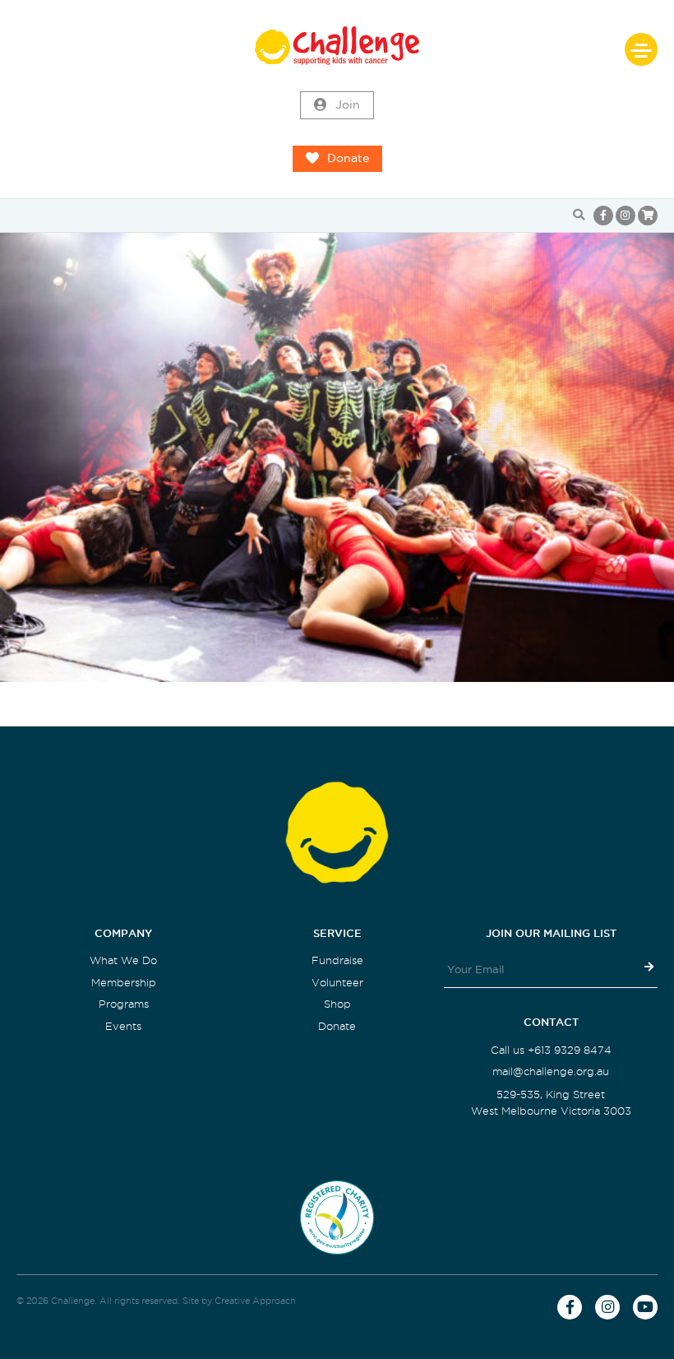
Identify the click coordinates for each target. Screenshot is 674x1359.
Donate (348, 158)
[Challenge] (337, 45)
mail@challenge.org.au (550, 1071)
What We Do (123, 960)
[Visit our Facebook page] (603, 215)
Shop (337, 1004)
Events (123, 1026)
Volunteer (337, 982)
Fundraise (337, 960)
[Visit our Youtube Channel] (645, 1307)
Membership (123, 982)
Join (347, 105)
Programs (124, 1004)
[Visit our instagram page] (625, 215)
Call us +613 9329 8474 (551, 1050)
